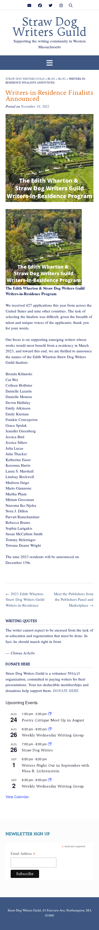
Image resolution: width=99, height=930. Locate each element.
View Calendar (17, 796)
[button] (49, 62)
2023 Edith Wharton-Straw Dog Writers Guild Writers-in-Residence (25, 599)
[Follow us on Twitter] (50, 5)
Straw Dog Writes (37, 750)
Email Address (23, 853)
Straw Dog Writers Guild (49, 27)
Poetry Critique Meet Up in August (53, 720)
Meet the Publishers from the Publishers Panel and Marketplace (73, 599)
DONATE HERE (65, 690)
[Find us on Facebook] (40, 5)
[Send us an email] (29, 5)
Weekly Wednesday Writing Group (53, 735)
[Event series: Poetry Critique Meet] (50, 714)
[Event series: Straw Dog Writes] (50, 744)
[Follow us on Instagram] (61, 5)
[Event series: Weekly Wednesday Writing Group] (50, 729)
